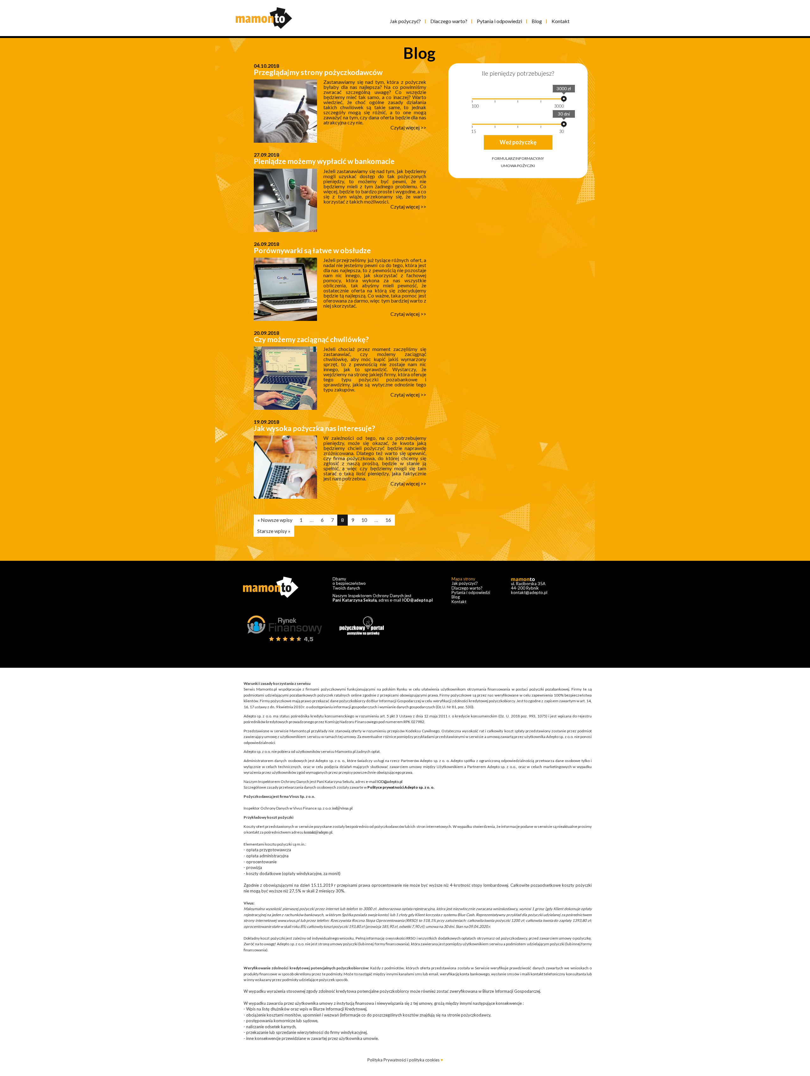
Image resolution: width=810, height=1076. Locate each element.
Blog (537, 21)
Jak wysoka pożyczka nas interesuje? (314, 428)
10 (364, 520)
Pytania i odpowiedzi (499, 21)
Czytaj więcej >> (408, 127)
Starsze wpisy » (273, 531)
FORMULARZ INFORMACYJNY (518, 158)
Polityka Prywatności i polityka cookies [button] (403, 1059)
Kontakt (560, 21)
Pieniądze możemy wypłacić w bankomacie (324, 161)
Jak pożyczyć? (405, 21)
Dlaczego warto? (448, 21)
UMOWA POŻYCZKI (518, 165)
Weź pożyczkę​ (518, 142)
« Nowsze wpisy (275, 520)
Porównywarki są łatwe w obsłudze (312, 250)
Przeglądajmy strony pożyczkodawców (318, 72)
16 (388, 520)
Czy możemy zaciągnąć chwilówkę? (311, 339)
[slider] (564, 99)
